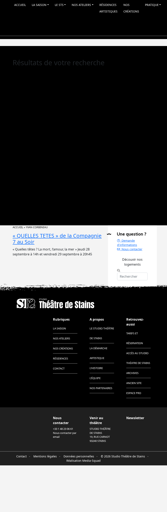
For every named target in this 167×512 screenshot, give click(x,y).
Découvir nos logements (132, 262)
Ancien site (134, 383)
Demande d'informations (127, 243)
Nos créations (131, 8)
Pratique (152, 5)
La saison (39, 5)
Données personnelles (79, 456)
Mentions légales (45, 456)
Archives (132, 373)
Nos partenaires (101, 388)
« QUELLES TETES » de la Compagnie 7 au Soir (57, 239)
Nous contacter (131, 249)
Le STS (59, 5)
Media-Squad (91, 461)
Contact (59, 368)
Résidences (60, 358)
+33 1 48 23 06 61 (63, 429)
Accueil (20, 5)
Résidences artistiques (108, 8)
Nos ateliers (81, 5)
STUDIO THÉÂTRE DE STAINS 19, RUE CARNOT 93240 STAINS (100, 435)
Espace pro (133, 393)
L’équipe (95, 378)
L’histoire (96, 368)
